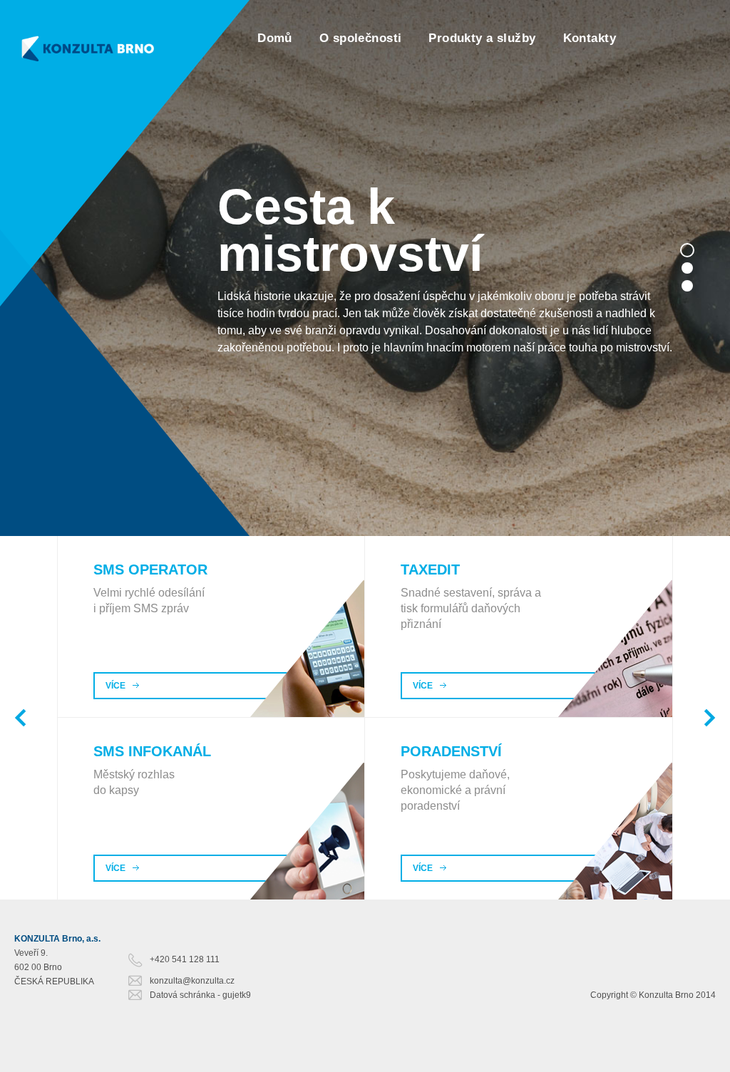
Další (710, 717)
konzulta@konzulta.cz (192, 981)
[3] (687, 286)
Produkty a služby (481, 38)
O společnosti (360, 38)
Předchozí (20, 717)
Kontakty (589, 38)
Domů (274, 38)
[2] (687, 268)
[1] (687, 250)
